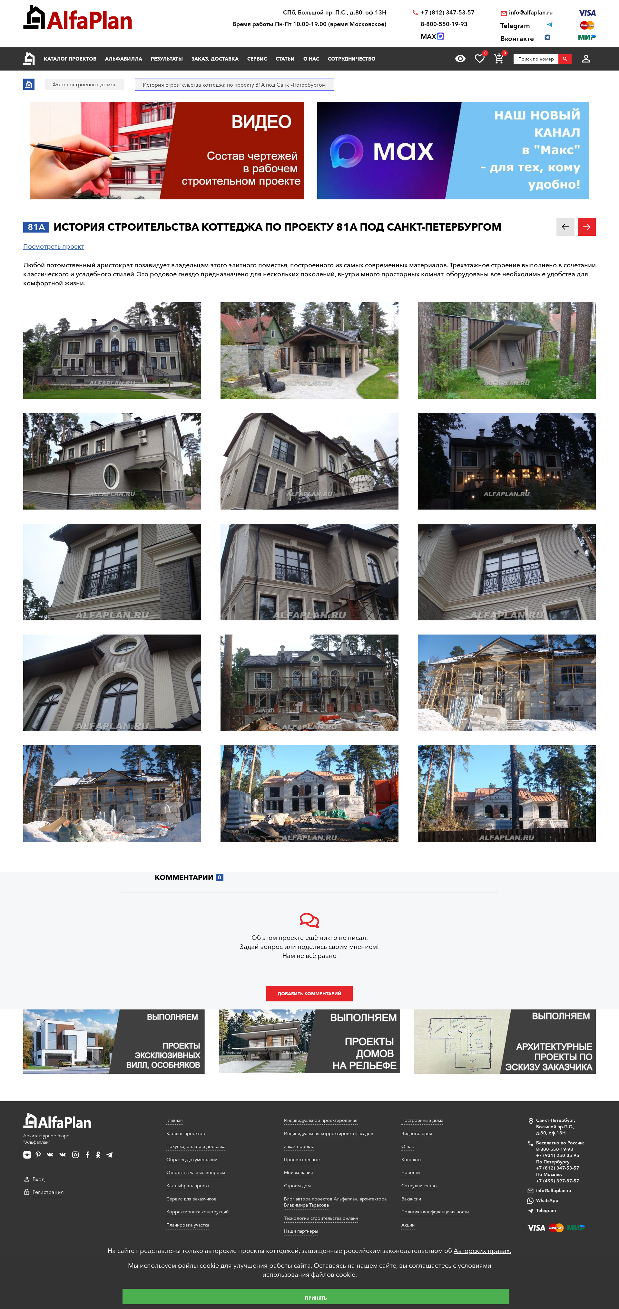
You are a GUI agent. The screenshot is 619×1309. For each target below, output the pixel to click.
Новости (410, 1172)
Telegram (546, 1210)
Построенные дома (422, 1120)
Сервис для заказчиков (191, 1199)
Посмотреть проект (53, 246)
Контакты (411, 1159)
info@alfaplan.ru (531, 12)
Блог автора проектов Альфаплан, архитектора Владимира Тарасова (335, 1202)
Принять (316, 1298)
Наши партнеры (301, 1231)
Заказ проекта (299, 1146)
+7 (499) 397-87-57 (557, 1181)
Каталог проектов (70, 59)
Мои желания (298, 1172)
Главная (174, 1120)
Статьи (285, 59)
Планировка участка (187, 1225)
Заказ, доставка (215, 59)
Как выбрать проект (188, 1186)
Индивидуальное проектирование (321, 1120)
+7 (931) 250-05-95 (557, 1155)
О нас (311, 59)
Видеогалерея (416, 1133)
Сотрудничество (352, 59)
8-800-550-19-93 (444, 24)
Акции (408, 1225)
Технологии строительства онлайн (321, 1218)
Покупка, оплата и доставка (195, 1146)
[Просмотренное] (460, 59)
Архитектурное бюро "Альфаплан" (46, 1139)
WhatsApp (547, 1200)
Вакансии (411, 1199)
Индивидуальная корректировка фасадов (328, 1133)
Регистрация (48, 1192)
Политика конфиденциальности (435, 1212)
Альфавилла (123, 59)
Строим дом (297, 1186)
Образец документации (191, 1159)
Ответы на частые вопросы (195, 1172)
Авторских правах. (482, 1251)
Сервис (257, 59)
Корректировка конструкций (197, 1212)
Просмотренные (302, 1159)
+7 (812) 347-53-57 (448, 12)
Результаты (167, 59)
